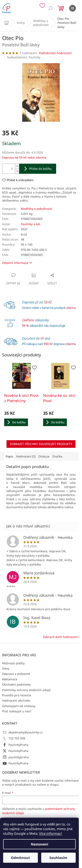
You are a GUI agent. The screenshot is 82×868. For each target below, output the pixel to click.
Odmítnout (20, 857)
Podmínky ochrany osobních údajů (26, 690)
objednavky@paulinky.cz (25, 732)
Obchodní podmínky (16, 684)
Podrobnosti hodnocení (55, 53)
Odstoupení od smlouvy (19, 706)
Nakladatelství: (23, 57)
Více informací (50, 833)
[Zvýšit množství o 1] (17, 166)
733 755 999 (16, 738)
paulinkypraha (18, 757)
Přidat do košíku (40, 169)
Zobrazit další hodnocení (60, 637)
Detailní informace (15, 263)
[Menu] (72, 8)
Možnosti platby (13, 663)
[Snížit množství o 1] (17, 171)
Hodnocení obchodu (16, 700)
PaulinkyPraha (18, 745)
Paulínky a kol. (31, 224)
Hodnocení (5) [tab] (26, 456)
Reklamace (9, 679)
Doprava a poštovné (16, 674)
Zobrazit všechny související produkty (41, 444)
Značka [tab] (57, 456)
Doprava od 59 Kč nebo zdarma (24, 157)
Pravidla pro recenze (16, 695)
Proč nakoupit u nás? (16, 711)
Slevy (5, 668)
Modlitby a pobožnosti (36, 209)
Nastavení (39, 844)
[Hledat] (50, 8)
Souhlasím (58, 857)
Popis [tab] (9, 456)
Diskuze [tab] (43, 456)
